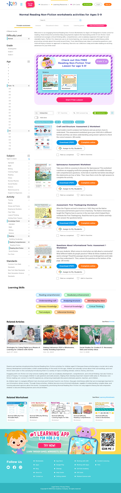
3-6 (10, 95)
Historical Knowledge (73, 306)
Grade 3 (10, 55)
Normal (10, 38)
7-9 (10, 146)
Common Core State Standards (14, 265)
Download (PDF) (66, 142)
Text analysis (44, 312)
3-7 (10, 98)
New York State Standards (16, 270)
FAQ (98, 465)
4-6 (10, 110)
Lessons (38, 25)
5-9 (10, 131)
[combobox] (45, 113)
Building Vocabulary (15, 239)
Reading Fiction (15, 245)
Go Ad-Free (87, 4)
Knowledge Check (14, 221)
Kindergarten (12, 49)
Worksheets (39, 461)
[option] (24, 339)
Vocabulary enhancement (78, 295)
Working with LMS (82, 461)
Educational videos (52, 25)
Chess (10, 178)
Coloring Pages (13, 172)
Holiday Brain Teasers (15, 218)
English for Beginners (15, 193)
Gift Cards (76, 4)
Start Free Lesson (74, 100)
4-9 (10, 119)
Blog (37, 468)
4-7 (10, 113)
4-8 (10, 116)
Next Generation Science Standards (16, 274)
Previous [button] (5, 339)
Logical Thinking (13, 215)
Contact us (39, 476)
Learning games (79, 25)
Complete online (88, 142)
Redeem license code (84, 476)
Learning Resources (60, 4)
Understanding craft (47, 300)
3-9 (10, 104)
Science (10, 187)
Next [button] (116, 339)
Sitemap (59, 468)
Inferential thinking (66, 312)
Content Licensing (103, 461)
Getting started (61, 476)
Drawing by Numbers (15, 209)
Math (9, 166)
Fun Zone (11, 254)
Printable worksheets (23, 25)
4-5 (10, 107)
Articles (111, 321)
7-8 (10, 143)
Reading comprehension (49, 295)
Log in (98, 4)
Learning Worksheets (106, 397)
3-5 (10, 92)
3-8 (10, 101)
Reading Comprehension (17, 242)
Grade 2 (10, 52)
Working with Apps (83, 465)
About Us (39, 472)
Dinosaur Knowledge (48, 306)
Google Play (60, 465)
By (36, 113)
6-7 (10, 134)
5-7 (10, 125)
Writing (10, 169)
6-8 (10, 137)
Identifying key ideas (96, 300)
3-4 (10, 89)
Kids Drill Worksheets (97, 25)
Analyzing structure (72, 300)
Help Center (60, 472)
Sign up (108, 4)
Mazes (10, 203)
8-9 (10, 149)
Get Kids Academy (83, 468)
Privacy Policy (65, 487)
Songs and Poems (14, 206)
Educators (44, 4)
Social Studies (12, 184)
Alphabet (11, 163)
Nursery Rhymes (13, 181)
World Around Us (13, 190)
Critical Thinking (96, 306)
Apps (37, 465)
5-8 (10, 128)
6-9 (10, 140)
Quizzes (66, 25)
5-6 (10, 122)
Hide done (43, 118)
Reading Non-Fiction (16, 248)
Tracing (10, 200)
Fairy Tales (11, 212)
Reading (10, 175)
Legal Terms (55, 487)
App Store (59, 461)
